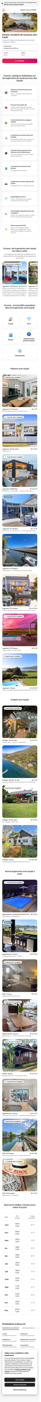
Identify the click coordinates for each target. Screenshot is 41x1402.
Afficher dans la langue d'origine (14, 4)
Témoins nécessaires (19, 1385)
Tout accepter (19, 1380)
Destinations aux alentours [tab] (10, 1328)
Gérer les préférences (20, 1390)
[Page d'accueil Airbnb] (3, 10)
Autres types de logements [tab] (30, 1328)
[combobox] (20, 48)
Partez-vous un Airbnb (28, 10)
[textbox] (11, 55)
